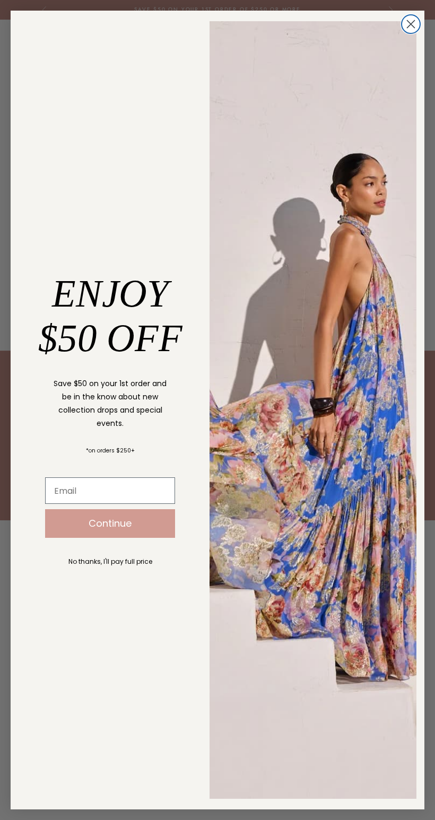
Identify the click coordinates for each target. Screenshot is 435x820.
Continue (110, 523)
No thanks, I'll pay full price (110, 561)
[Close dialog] (411, 24)
